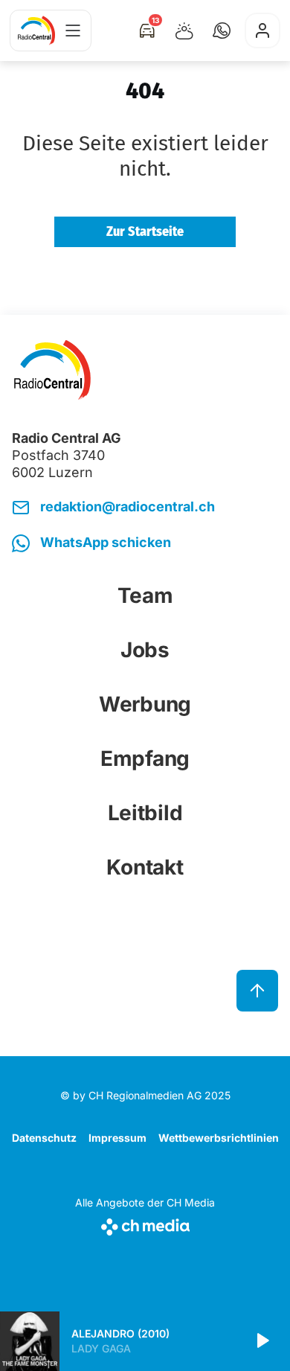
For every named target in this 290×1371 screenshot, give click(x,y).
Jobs (145, 649)
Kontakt (144, 867)
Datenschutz (44, 1137)
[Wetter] (184, 30)
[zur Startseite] (36, 30)
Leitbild (145, 812)
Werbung (145, 704)
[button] (221, 30)
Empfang (145, 758)
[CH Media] (145, 1224)
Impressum (117, 1137)
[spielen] (262, 1341)
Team (145, 595)
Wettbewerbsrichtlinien (218, 1137)
